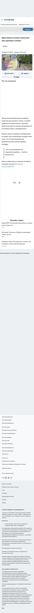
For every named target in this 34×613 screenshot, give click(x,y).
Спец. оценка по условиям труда (10, 569)
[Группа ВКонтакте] (9, 73)
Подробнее (5, 581)
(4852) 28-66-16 (17, 523)
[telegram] (20, 182)
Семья (5, 46)
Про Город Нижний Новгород (9, 430)
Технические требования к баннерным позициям (14, 464)
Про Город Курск (6, 427)
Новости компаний (6, 484)
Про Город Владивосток (8, 447)
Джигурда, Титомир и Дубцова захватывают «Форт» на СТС (16, 234)
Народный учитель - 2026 (26, 24)
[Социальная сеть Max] (17, 77)
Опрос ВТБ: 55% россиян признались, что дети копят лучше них (17, 225)
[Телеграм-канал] (24, 73)
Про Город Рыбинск (7, 437)
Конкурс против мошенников (9, 24)
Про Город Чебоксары (7, 443)
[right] (32, 24)
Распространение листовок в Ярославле (12, 548)
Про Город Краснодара (7, 450)
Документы (5, 458)
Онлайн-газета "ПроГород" (8, 461)
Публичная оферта (6, 468)
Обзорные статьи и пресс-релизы (10, 487)
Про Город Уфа (5, 440)
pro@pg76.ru (24, 523)
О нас (3, 490)
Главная (4, 502)
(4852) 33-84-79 (14, 525)
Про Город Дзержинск (7, 417)
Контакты (4, 493)
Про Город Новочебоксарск (8, 433)
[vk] (14, 182)
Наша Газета (5, 454)
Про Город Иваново (7, 420)
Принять (28, 29)
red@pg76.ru (21, 525)
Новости (4, 499)
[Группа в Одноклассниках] (6, 477)
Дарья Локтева (20, 52)
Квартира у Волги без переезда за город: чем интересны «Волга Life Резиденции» (16, 244)
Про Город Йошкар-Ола (8, 423)
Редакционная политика (8, 496)
